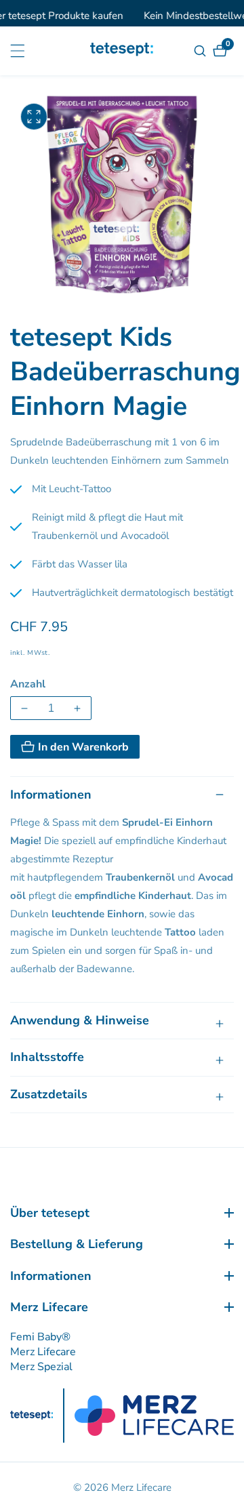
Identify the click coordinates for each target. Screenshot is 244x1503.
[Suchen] (201, 51)
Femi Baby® (40, 1336)
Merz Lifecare (43, 1351)
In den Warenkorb (83, 747)
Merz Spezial (41, 1366)
